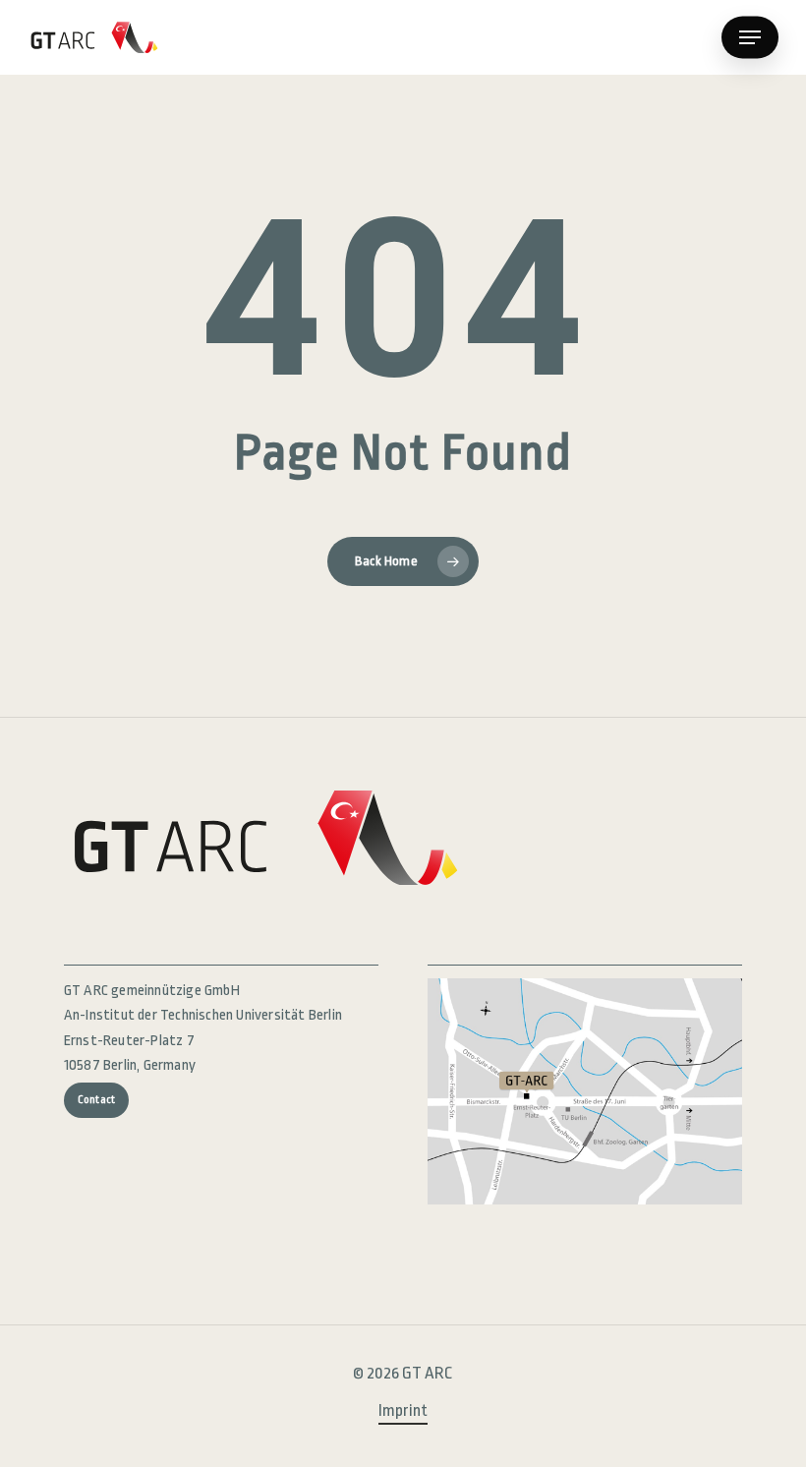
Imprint (403, 1410)
